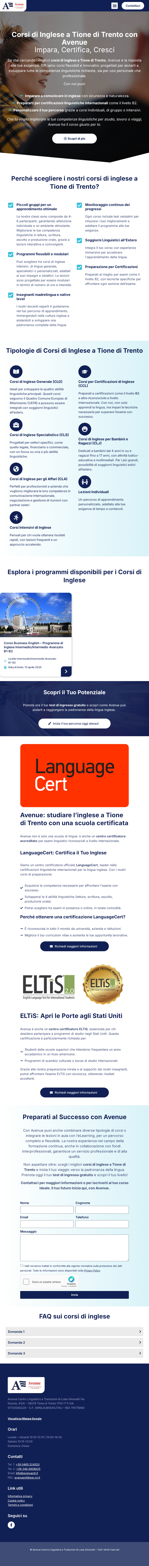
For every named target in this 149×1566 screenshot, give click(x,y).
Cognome (82, 1203)
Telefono (82, 1217)
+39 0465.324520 (28, 1464)
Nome (24, 1203)
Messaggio (28, 1231)
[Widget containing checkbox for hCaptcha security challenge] (49, 1281)
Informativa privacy (20, 1496)
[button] (114, 6)
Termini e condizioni (20, 1504)
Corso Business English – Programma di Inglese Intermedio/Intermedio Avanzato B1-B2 (33, 647)
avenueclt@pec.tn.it (27, 1477)
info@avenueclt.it (27, 1473)
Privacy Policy (92, 1270)
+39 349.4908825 (28, 1468)
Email (24, 1217)
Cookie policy (16, 1500)
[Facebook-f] (11, 1525)
